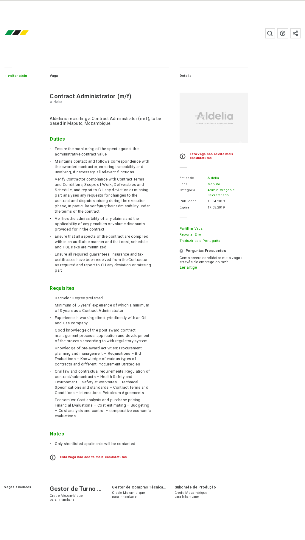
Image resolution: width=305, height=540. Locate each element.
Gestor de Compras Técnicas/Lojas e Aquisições (156, 487)
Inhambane (65, 499)
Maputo (214, 184)
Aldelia (213, 178)
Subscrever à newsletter (295, 33)
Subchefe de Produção (195, 487)
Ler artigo (188, 267)
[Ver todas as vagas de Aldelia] (214, 118)
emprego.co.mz (25, 33)
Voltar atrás (17, 76)
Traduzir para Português (200, 241)
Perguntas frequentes (282, 33)
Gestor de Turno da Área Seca (92, 488)
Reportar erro (190, 234)
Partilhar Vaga (191, 229)
